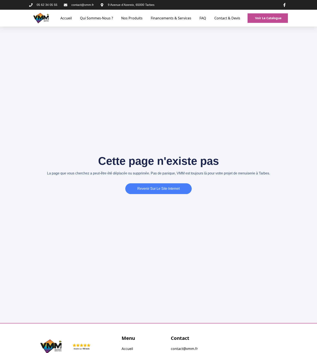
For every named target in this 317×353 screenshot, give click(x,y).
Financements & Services (171, 18)
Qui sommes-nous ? (96, 18)
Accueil (66, 18)
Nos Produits (132, 18)
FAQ (202, 18)
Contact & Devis (227, 18)
